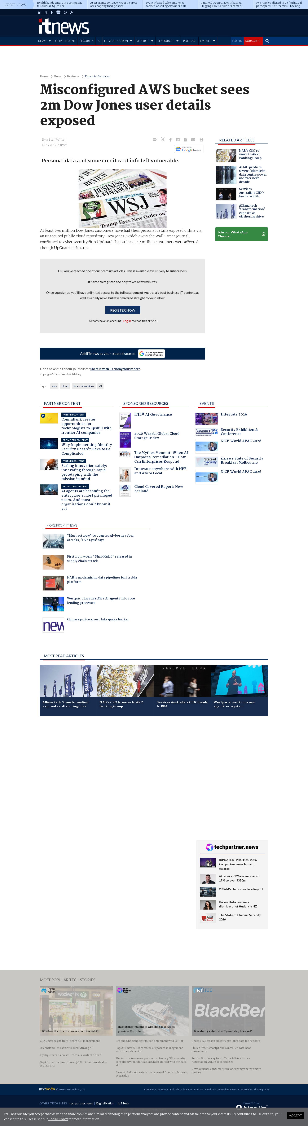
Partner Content (62, 403)
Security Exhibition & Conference (239, 432)
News (58, 76)
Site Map (258, 1089)
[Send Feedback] (185, 140)
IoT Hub (123, 1103)
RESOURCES (165, 41)
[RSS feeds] (72, 12)
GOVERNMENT (65, 41)
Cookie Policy (58, 1119)
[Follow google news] (187, 149)
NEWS (42, 41)
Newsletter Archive (241, 1089)
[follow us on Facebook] (51, 12)
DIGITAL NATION (116, 41)
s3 (100, 386)
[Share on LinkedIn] (178, 140)
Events (206, 403)
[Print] (200, 140)
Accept (295, 1115)
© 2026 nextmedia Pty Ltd (70, 1089)
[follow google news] (58, 12)
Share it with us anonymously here (115, 369)
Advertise (223, 1089)
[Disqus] (115, 775)
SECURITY (87, 41)
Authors (198, 1089)
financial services (84, 386)
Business (73, 76)
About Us (163, 1089)
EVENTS (205, 41)
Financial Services (97, 76)
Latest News (15, 4)
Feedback (210, 1089)
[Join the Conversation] (154, 140)
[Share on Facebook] (170, 140)
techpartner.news (81, 1103)
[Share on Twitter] (163, 140)
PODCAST (190, 41)
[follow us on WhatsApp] (65, 12)
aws (54, 386)
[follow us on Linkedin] (40, 12)
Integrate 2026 (234, 415)
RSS (267, 1089)
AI (99, 41)
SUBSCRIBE (253, 41)
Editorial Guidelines (181, 1089)
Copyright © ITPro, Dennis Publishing (60, 374)
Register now (122, 310)
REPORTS (142, 41)
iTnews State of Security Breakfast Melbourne (242, 461)
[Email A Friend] (193, 140)
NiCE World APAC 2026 (241, 441)
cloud (65, 386)
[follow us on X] (46, 12)
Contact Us (150, 1089)
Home (44, 76)
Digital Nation (105, 1103)
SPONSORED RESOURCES (145, 403)
